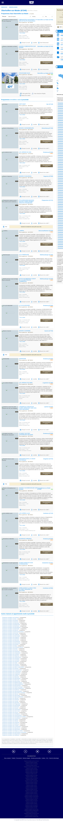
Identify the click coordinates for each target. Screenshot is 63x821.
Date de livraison (12, 16)
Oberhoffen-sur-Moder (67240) (45, 19)
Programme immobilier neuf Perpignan (31, 790)
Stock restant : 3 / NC (23, 36)
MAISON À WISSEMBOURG (26, 128)
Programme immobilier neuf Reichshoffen (11, 705)
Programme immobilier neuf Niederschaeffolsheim (13, 688)
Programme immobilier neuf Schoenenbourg (11, 715)
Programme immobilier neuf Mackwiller (10, 677)
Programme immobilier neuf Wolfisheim (10, 735)
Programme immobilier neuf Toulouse (31, 800)
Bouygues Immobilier (23, 322)
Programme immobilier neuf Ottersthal (10, 702)
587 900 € (26, 360)
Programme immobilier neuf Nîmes (31, 786)
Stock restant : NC (23, 87)
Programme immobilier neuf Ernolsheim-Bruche (12, 647)
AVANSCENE (22, 358)
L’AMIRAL (21, 230)
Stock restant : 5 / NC (23, 397)
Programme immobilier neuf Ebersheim (10, 640)
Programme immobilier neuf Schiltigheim (11, 713)
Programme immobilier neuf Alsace (31, 803)
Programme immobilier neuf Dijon (31, 768)
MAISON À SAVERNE (24, 330)
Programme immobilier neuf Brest (31, 765)
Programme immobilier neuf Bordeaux (31, 763)
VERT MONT (22, 104)
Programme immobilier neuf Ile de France (31, 809)
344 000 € (26, 283)
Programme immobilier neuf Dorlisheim (10, 638)
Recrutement (19, 758)
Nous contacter (7, 758)
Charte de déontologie (54, 758)
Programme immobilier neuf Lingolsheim (11, 674)
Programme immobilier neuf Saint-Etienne (31, 796)
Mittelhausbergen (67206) (46, 254)
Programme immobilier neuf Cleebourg (10, 634)
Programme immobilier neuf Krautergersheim (12, 669)
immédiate (23, 35)
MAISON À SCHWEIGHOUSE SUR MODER (28, 488)
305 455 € (26, 515)
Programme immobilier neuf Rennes (31, 793)
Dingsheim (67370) (48, 458)
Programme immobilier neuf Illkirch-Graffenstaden (13, 667)
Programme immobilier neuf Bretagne (31, 806)
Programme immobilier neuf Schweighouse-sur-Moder (14, 716)
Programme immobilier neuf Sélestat (10, 720)
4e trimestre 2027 (24, 320)
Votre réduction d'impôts (39, 93)
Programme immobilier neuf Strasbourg (10, 722)
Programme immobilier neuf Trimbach (10, 725)
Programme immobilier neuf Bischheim (10, 626)
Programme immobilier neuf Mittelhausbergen (12, 682)
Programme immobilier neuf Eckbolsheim (11, 641)
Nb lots (33, 16)
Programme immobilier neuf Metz (31, 779)
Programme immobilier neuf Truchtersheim (11, 726)
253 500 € (26, 461)
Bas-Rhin (30, 10)
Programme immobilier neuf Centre (31, 807)
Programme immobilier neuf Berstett (10, 621)
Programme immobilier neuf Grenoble (31, 769)
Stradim (20, 120)
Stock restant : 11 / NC (24, 321)
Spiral (20, 374)
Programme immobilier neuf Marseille (31, 778)
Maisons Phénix (22, 65)
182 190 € (26, 129)
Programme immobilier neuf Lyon (31, 776)
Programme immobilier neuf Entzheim (10, 644)
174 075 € (26, 153)
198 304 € (26, 332)
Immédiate (23, 86)
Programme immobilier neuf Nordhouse (10, 689)
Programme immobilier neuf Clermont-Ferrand (31, 766)
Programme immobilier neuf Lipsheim (10, 675)
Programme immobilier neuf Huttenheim (11, 665)
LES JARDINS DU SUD (25, 152)
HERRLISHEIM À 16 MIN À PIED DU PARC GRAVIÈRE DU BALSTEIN (27, 589)
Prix (46, 16)
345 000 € (26, 491)
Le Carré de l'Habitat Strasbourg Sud (27, 530)
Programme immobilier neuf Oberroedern (11, 695)
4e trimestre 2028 (24, 551)
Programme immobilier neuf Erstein (10, 648)
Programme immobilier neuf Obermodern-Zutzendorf (13, 692)
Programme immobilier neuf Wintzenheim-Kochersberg (14, 732)
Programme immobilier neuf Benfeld (10, 620)
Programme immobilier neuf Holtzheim (10, 664)
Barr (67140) (50, 104)
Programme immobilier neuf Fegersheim (11, 651)
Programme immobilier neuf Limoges (31, 775)
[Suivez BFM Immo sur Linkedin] (49, 751)
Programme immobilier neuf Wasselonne (11, 728)
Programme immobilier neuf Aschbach (10, 617)
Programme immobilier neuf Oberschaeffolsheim (12, 696)
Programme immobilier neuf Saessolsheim (11, 709)
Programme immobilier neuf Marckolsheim (11, 678)
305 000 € (26, 592)
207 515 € (26, 177)
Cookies (43, 758)
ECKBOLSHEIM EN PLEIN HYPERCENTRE (26, 563)
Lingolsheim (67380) (48, 382)
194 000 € (26, 411)
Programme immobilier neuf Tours (31, 802)
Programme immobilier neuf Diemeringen (11, 636)
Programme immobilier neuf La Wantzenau (11, 671)
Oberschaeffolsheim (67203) (46, 230)
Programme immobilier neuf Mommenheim (11, 685)
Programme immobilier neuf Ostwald (10, 701)
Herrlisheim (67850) (48, 588)
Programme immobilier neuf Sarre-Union (11, 711)
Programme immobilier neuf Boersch (10, 630)
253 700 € (26, 49)
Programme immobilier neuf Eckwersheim (11, 643)
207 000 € (26, 22)
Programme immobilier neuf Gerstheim (10, 654)
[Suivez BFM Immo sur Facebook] (26, 751)
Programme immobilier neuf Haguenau (10, 655)
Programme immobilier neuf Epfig (9, 645)
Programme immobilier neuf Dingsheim (10, 637)
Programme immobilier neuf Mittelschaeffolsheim (12, 684)
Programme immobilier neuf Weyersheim (11, 729)
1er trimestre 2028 (24, 216)
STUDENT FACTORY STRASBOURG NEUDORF (26, 434)
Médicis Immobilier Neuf (24, 38)
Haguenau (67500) (48, 176)
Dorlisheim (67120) (48, 513)
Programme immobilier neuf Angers (31, 762)
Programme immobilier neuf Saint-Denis (31, 795)
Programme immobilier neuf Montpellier (31, 780)
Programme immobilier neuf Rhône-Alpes (31, 816)
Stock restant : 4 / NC (23, 118)
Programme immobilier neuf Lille (31, 773)
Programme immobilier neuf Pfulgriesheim (11, 704)
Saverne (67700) (48, 330)
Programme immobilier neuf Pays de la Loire (31, 813)
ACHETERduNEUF (23, 246)
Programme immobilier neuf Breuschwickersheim (13, 631)
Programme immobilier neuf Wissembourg (11, 733)
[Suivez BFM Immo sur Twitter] (37, 751)
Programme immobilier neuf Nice (31, 785)
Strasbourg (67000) (48, 152)
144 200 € (26, 232)
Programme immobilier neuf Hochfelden (11, 660)
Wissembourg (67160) (47, 128)
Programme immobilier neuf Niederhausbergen (12, 687)
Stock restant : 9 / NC (23, 166)
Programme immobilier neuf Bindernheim (11, 624)
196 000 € (26, 105)
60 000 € (25, 74)
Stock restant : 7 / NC (23, 245)
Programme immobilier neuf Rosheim (10, 708)
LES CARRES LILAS (24, 513)
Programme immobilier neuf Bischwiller (10, 628)
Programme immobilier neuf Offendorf (10, 698)
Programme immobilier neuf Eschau (10, 650)
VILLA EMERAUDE (24, 254)
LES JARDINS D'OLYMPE (25, 382)
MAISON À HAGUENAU (25, 176)
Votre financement (44, 42)
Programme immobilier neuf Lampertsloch (11, 672)
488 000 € (26, 565)
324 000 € (26, 204)
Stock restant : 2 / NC (23, 578)
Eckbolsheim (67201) (47, 562)
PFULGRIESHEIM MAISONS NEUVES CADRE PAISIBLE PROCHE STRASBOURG (26, 201)
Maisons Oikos (22, 505)
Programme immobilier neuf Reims (31, 792)
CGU (47, 758)
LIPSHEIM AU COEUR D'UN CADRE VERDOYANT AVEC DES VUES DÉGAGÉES (27, 408)
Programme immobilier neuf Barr (9, 618)
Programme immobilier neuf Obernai (10, 694)
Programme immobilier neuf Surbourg (10, 723)
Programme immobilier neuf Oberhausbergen (12, 691)
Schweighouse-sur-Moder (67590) (44, 488)
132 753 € (26, 436)
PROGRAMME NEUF (24, 73)
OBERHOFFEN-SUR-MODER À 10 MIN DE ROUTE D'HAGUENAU (28, 20)
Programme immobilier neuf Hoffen (9, 662)
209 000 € (26, 384)
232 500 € (26, 307)
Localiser (35, 42)
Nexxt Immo (21, 554)
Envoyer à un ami (26, 42)
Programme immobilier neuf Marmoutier (11, 679)
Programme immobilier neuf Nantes (31, 783)
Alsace (35, 10)
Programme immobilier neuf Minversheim (11, 681)
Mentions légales (26, 758)
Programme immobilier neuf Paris (31, 789)
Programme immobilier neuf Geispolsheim (11, 653)
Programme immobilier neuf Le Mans (31, 772)
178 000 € (26, 256)
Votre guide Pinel (26, 93)
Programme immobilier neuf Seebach (10, 719)
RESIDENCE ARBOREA (25, 538)
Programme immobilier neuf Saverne (10, 712)
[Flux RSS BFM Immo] (14, 751)
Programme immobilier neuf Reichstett (10, 706)
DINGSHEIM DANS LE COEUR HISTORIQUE (27, 459)
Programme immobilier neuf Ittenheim (10, 668)
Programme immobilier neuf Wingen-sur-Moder (12, 730)
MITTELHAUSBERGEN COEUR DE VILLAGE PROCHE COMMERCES (27, 280)
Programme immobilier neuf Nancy (31, 782)
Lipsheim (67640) (48, 406)
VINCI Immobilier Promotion (25, 450)
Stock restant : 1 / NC (23, 63)
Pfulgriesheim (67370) (47, 200)
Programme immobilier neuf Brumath (10, 633)
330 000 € (26, 540)
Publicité (13, 758)
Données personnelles (36, 758)
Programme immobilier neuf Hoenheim (10, 661)
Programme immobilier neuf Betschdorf (10, 623)
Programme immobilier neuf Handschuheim (11, 657)
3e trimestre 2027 (24, 165)
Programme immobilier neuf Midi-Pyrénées (32, 810)
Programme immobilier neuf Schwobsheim (11, 718)
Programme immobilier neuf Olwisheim (10, 699)
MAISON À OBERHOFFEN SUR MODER (27, 47)
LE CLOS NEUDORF (24, 305)
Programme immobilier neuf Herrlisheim (11, 658)
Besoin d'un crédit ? (26, 95)
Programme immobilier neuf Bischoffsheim (11, 627)
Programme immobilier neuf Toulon (31, 799)
